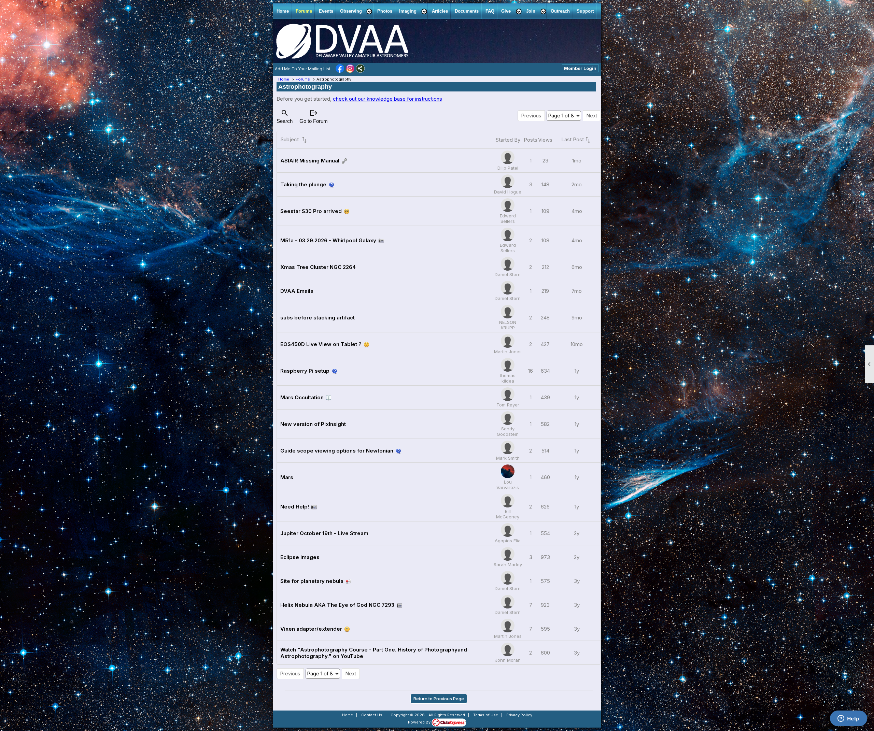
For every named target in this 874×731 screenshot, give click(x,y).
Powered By (420, 722)
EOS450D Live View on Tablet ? (321, 344)
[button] (355, 11)
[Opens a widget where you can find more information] (848, 719)
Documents (467, 11)
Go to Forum (313, 116)
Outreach (560, 11)
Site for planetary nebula (311, 581)
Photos (384, 11)
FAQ (489, 11)
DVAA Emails (296, 291)
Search (285, 116)
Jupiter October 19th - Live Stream (324, 533)
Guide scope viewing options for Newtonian (336, 450)
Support (585, 11)
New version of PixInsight (313, 424)
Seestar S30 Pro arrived (311, 211)
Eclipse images (300, 557)
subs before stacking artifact (317, 317)
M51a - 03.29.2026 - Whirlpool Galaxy (328, 240)
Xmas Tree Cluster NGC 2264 (318, 267)
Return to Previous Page (438, 698)
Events (326, 11)
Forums (304, 11)
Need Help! (294, 506)
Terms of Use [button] (485, 715)
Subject (294, 140)
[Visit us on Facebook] (340, 69)
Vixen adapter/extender (311, 629)
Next (592, 115)
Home (283, 11)
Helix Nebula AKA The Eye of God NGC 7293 (337, 605)
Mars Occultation (302, 397)
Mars (286, 477)
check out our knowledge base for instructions (387, 99)
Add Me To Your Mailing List (302, 68)
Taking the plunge (303, 184)
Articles (440, 11)
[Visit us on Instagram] (350, 69)
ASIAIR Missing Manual (309, 160)
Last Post (576, 140)
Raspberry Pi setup (304, 371)
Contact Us (371, 715)
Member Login (580, 68)
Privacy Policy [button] (519, 715)
